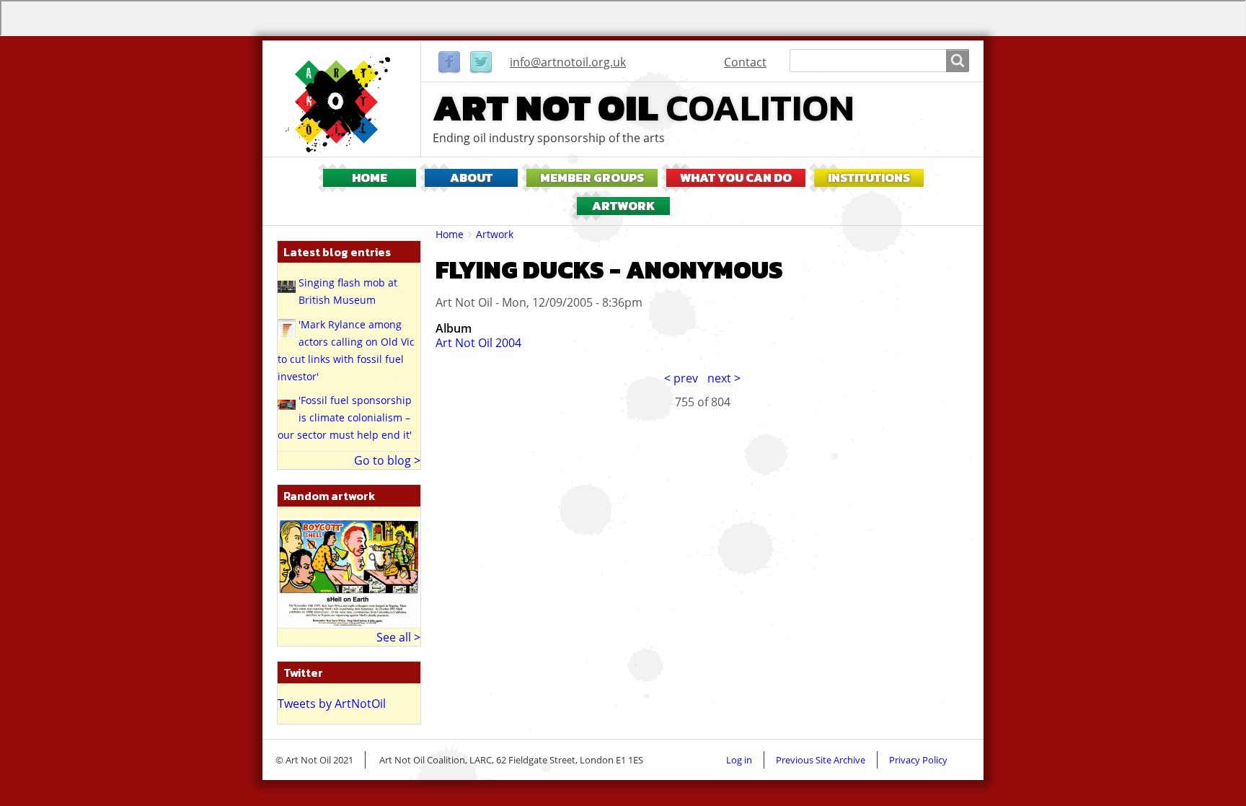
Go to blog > (387, 460)
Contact (745, 62)
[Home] (342, 104)
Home (369, 178)
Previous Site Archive (820, 759)
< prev (681, 378)
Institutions (869, 178)
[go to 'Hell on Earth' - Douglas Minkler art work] (349, 571)
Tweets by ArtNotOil (332, 703)
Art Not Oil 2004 (478, 343)
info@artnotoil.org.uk (568, 62)
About (471, 178)
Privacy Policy (918, 759)
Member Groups (592, 178)
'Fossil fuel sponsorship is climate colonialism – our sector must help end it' (345, 417)
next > (724, 378)
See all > (398, 637)
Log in (739, 759)
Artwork (623, 206)
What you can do (736, 178)
